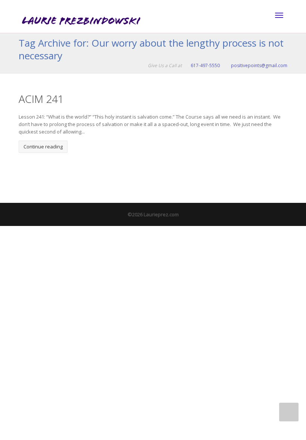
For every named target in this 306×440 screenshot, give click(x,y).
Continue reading (43, 146)
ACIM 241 (41, 99)
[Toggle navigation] (279, 15)
